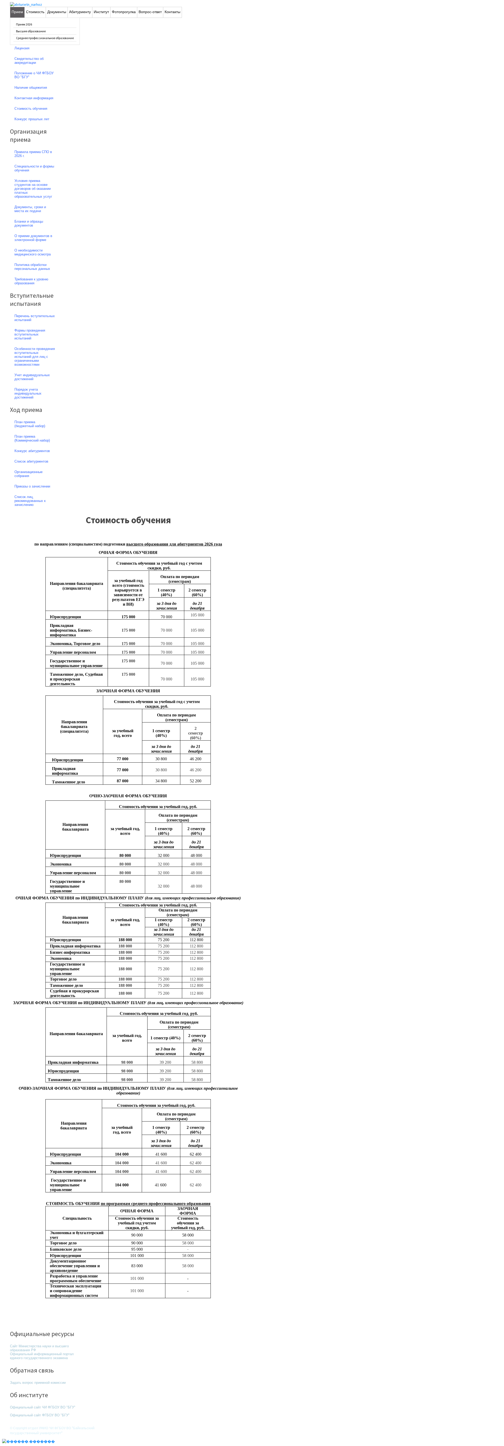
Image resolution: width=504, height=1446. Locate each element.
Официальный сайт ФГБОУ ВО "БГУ (39, 1415)
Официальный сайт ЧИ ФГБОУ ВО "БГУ (42, 1407)
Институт (101, 12)
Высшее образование (31, 31)
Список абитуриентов (31, 461)
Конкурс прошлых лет (31, 119)
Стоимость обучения (128, 520)
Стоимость (35, 12)
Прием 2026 (24, 24)
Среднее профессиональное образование (45, 38)
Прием (17, 12)
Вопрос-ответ (150, 12)
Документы (56, 12)
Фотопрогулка (124, 12)
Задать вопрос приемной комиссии (38, 1383)
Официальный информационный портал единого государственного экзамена (42, 1356)
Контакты (172, 12)
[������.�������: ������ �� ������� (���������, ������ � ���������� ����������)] (28, 1441)
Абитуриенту (80, 12)
